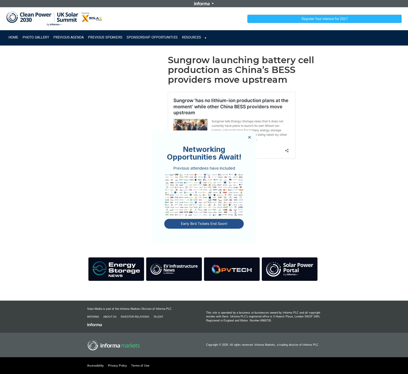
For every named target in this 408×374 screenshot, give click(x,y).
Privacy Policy (117, 365)
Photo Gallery (36, 37)
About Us (109, 316)
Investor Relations (135, 316)
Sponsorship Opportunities (152, 37)
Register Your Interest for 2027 (325, 19)
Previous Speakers (105, 37)
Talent (158, 316)
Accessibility (95, 365)
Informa (93, 316)
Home (13, 37)
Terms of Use (140, 365)
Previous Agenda (68, 37)
